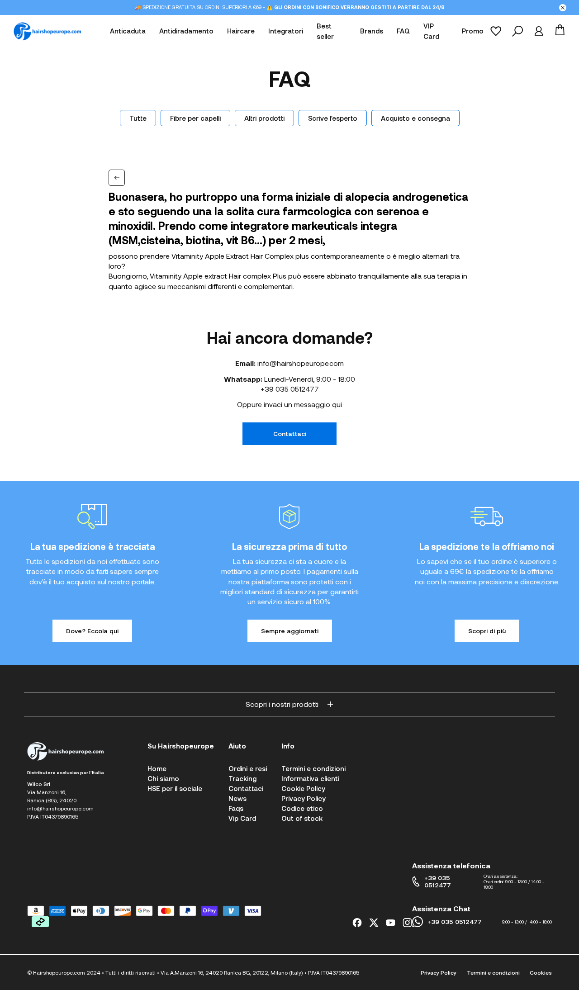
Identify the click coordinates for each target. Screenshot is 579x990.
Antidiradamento (186, 31)
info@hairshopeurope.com (300, 363)
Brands (371, 31)
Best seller (325, 31)
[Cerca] (517, 31)
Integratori (285, 31)
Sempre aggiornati (289, 631)
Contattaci (289, 433)
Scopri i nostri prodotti (282, 704)
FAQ (403, 31)
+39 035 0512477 (290, 388)
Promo (473, 31)
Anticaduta (128, 31)
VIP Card (431, 31)
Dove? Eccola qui (92, 631)
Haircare (241, 31)
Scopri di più (487, 631)
